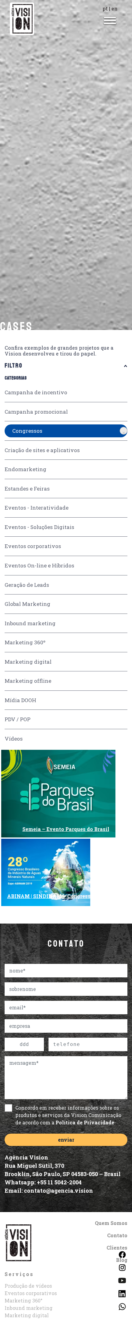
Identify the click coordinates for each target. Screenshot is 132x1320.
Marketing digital (28, 661)
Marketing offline (28, 680)
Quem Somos (111, 1223)
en (114, 8)
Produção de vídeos (28, 1285)
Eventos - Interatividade (36, 507)
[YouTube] (122, 1280)
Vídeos (14, 738)
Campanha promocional (36, 411)
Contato (117, 1235)
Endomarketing (25, 469)
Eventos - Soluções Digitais (39, 527)
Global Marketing (27, 603)
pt (105, 8)
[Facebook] (122, 1254)
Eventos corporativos (33, 546)
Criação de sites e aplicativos (42, 450)
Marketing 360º (25, 642)
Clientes (117, 1247)
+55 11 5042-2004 (59, 1182)
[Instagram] (122, 1267)
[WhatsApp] (122, 1306)
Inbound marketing (30, 623)
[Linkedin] (122, 1293)
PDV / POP (17, 719)
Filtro (13, 365)
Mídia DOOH (20, 700)
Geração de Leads (27, 584)
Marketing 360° (23, 1300)
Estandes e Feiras (27, 488)
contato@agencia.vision (58, 1190)
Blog (121, 1260)
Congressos (27, 430)
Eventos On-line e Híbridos (39, 565)
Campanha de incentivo (36, 392)
